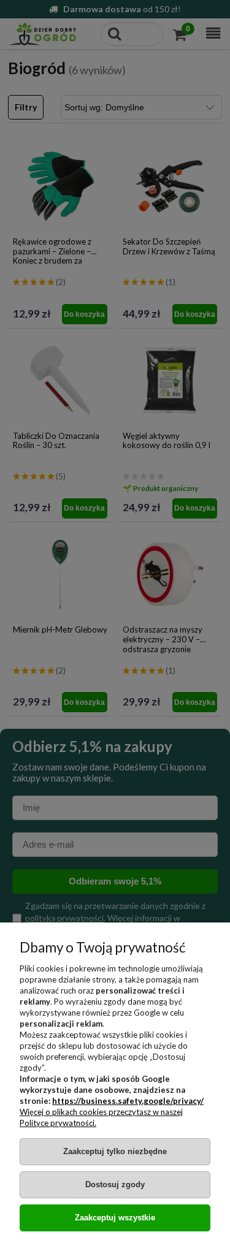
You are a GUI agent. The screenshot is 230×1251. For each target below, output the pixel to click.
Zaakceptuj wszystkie (115, 1217)
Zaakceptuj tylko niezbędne (115, 1151)
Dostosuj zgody (115, 1184)
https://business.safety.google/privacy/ (128, 1101)
